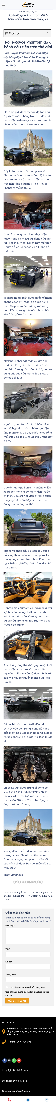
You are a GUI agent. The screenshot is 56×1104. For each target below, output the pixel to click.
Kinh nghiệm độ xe (28, 12)
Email (8, 961)
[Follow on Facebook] (4, 1060)
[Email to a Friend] (30, 882)
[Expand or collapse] (47, 33)
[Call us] (14, 1060)
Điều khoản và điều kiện (14, 1080)
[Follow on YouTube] (19, 1060)
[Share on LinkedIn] (40, 882)
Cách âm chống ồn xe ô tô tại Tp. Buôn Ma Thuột (15, 896)
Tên (7, 949)
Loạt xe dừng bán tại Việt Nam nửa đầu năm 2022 (40, 896)
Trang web (10, 974)
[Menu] (3, 4)
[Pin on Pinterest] (35, 882)
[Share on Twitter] (25, 882)
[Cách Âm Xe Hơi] (28, 5)
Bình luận (10, 925)
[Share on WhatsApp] (15, 882)
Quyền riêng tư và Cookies (16, 1091)
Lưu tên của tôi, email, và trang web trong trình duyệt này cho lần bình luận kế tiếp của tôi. (27, 991)
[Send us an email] (9, 1060)
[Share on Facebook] (20, 882)
